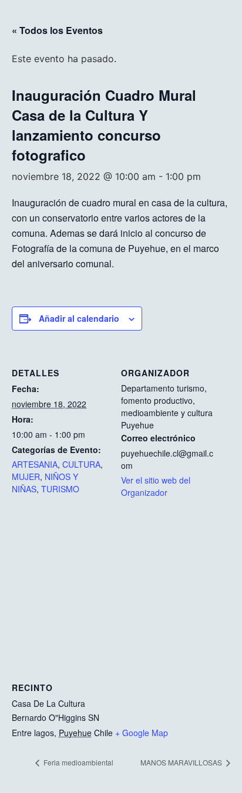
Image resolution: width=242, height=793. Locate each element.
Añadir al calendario (79, 318)
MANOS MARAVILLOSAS (182, 762)
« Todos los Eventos (57, 30)
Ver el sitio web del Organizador (155, 486)
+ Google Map (141, 732)
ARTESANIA (35, 464)
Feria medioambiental (77, 762)
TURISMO (60, 489)
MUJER (26, 476)
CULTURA (81, 464)
